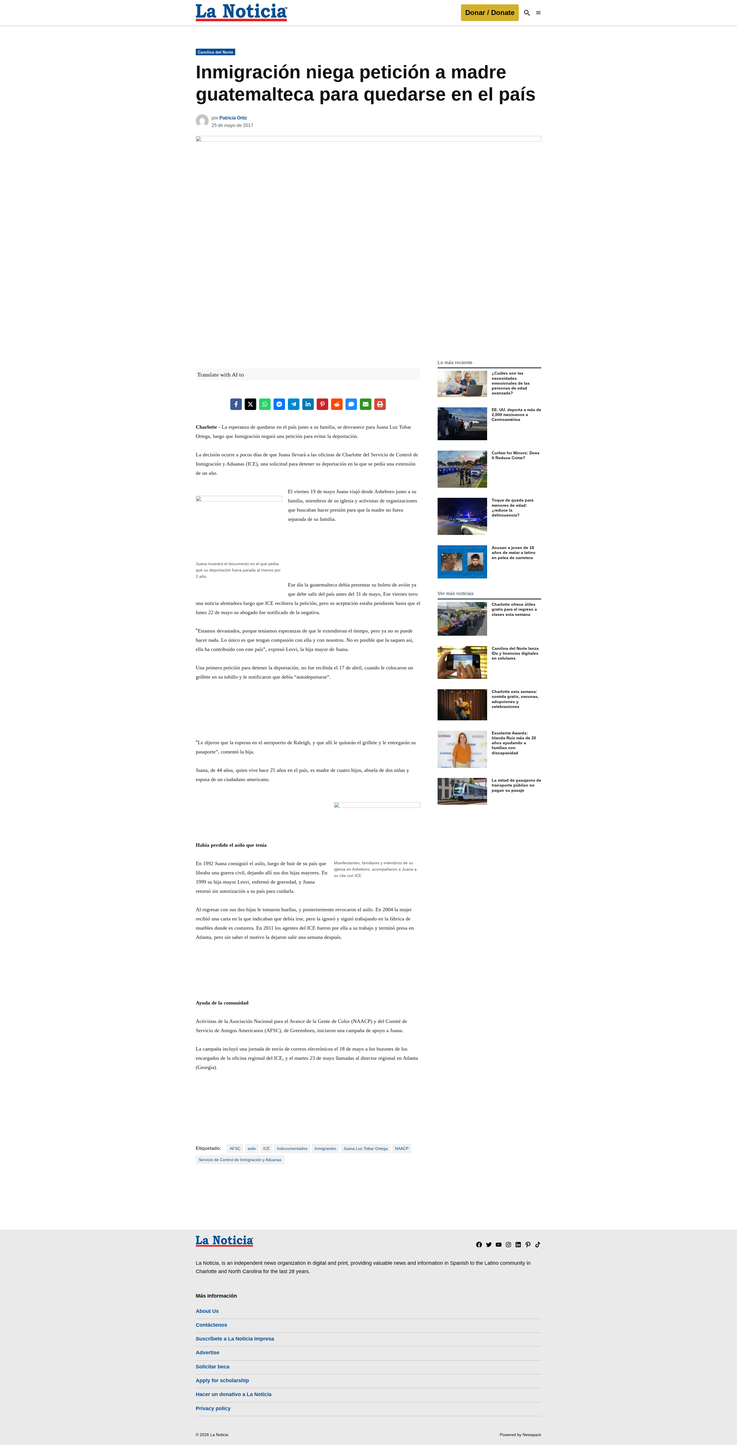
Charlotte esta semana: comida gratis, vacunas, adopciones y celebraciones (515, 699)
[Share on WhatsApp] (265, 404)
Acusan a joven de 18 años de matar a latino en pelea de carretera (513, 552)
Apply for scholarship (222, 1380)
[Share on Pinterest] (322, 404)
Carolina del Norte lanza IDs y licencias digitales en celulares (515, 653)
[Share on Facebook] (236, 404)
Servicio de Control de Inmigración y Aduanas (240, 1159)
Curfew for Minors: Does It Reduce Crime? (516, 455)
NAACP (402, 1148)
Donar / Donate (489, 12)
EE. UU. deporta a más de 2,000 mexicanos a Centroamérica (516, 414)
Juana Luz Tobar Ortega (365, 1148)
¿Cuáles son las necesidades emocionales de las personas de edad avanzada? (511, 383)
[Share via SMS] (351, 404)
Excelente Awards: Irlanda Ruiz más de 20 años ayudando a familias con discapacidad (514, 743)
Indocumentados (292, 1148)
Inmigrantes (325, 1148)
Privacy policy (213, 1408)
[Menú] (538, 12)
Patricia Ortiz (233, 117)
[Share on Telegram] (293, 404)
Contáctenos (211, 1325)
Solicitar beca (212, 1367)
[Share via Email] (365, 404)
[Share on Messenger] (279, 404)
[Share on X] (250, 404)
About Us (207, 1311)
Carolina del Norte (215, 52)
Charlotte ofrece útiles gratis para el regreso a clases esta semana (514, 609)
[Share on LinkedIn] (308, 404)
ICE (266, 1148)
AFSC (235, 1148)
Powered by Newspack (520, 1434)
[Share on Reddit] (337, 404)
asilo (252, 1148)
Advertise (207, 1352)
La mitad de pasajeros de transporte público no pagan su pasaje (516, 785)
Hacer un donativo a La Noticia (233, 1394)
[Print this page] (380, 404)
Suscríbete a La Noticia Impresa (235, 1339)
